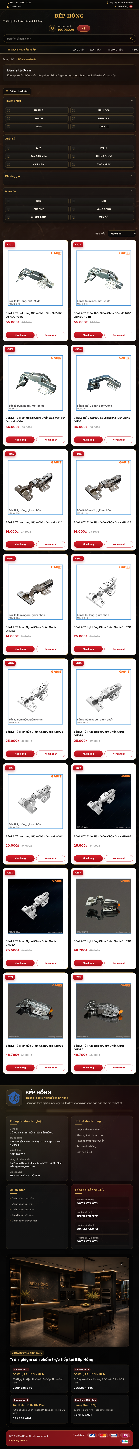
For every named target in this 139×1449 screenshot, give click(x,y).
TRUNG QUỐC (92, 156)
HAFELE (25, 110)
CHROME (26, 209)
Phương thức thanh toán (90, 1135)
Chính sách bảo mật (23, 1209)
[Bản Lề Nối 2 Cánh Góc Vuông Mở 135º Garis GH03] (103, 383)
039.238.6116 (22, 1418)
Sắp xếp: (100, 233)
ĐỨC (24, 148)
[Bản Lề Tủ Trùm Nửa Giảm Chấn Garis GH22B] (103, 487)
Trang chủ (77, 49)
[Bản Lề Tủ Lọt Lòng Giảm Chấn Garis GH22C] (35, 487)
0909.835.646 (22, 1387)
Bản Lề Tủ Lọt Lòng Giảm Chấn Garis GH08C (34, 836)
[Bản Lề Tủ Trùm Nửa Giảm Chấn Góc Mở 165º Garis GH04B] (103, 278)
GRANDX (91, 126)
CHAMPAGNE (27, 217)
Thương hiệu (115, 49)
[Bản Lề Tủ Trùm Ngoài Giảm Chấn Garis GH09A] (103, 1010)
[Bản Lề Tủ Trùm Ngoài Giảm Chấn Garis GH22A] (35, 592)
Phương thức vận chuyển (90, 1140)
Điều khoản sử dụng (23, 1215)
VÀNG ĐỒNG (92, 209)
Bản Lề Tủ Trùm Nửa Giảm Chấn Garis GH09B (34, 1045)
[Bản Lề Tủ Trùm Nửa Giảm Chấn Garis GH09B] (35, 1010)
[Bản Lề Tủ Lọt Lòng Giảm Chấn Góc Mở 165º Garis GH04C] (35, 278)
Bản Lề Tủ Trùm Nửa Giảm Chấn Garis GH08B (103, 836)
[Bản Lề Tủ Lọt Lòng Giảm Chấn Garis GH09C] (103, 906)
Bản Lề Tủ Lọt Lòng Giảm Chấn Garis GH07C (102, 627)
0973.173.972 (83, 1415)
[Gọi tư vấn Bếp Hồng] (83, 28)
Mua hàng (20, 335)
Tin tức (133, 49)
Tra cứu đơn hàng (86, 1146)
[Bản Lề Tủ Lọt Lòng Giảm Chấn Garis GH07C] (103, 592)
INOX (90, 201)
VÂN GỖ (90, 217)
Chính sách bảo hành (23, 1198)
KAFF (25, 126)
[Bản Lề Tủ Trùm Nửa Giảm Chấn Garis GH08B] (103, 801)
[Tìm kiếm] (132, 38)
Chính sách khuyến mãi (24, 1220)
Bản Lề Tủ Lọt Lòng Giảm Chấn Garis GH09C (102, 941)
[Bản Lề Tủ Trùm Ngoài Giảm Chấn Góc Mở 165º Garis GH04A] (35, 383)
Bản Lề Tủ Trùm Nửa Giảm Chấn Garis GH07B (34, 731)
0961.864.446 (83, 1387)
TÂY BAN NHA (27, 156)
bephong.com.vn (18, 1440)
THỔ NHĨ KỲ (92, 164)
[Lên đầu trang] (133, 1443)
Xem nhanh (51, 335)
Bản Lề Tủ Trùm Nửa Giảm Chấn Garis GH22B (102, 522)
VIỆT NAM (26, 164)
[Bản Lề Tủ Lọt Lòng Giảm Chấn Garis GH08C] (35, 801)
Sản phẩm (95, 49)
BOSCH (25, 118)
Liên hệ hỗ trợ (84, 1151)
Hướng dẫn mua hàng (88, 1129)
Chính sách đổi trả (22, 1203)
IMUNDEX (91, 118)
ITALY (90, 148)
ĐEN (24, 201)
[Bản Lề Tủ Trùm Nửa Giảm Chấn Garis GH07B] (35, 696)
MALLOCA (91, 110)
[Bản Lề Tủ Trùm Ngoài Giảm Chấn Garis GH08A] (35, 906)
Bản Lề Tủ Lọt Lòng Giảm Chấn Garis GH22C (34, 522)
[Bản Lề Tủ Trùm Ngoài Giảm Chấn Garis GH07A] (103, 696)
